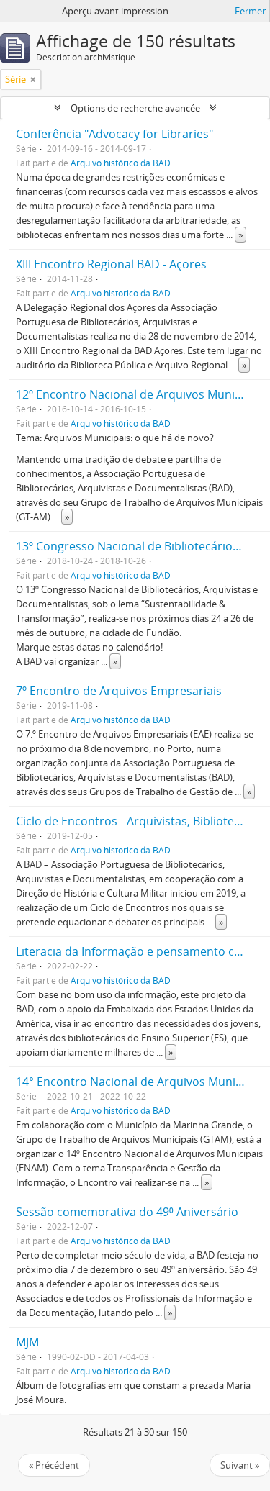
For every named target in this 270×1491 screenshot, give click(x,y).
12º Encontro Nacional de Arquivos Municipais (141, 394)
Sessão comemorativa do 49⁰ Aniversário (127, 1212)
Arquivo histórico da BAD (121, 162)
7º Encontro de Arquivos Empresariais (119, 691)
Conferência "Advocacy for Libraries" (114, 134)
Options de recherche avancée (135, 107)
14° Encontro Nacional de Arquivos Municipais (141, 1081)
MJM (27, 1342)
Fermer (250, 10)
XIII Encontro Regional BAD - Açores (111, 264)
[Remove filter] (33, 79)
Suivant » (239, 1465)
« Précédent (54, 1465)
